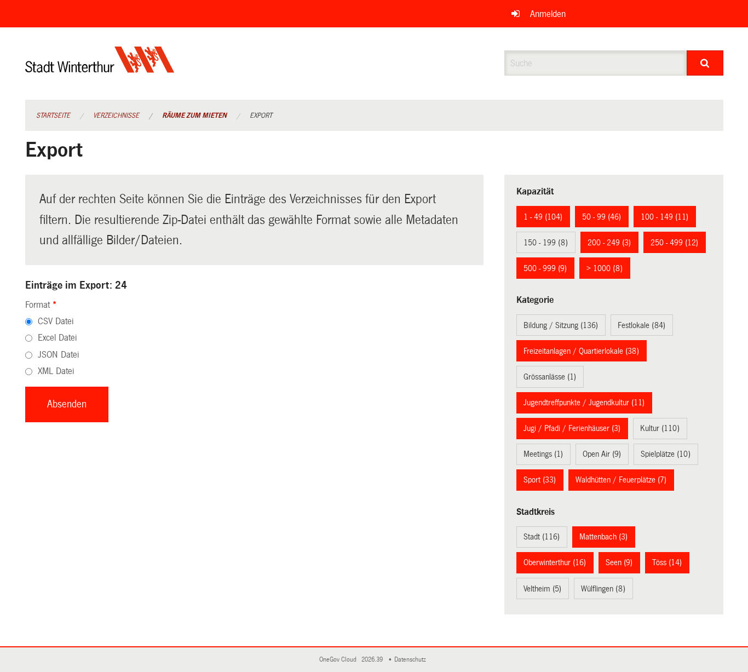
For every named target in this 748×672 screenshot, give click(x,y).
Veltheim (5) (542, 588)
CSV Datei (55, 321)
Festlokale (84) (641, 325)
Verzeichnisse (116, 115)
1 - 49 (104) (542, 216)
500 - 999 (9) (545, 268)
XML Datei (56, 371)
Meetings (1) (543, 454)
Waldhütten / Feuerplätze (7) (621, 479)
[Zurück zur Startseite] (100, 69)
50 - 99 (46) (601, 216)
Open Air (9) (602, 454)
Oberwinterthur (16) (554, 562)
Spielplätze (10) (666, 454)
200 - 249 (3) (609, 242)
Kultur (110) (660, 428)
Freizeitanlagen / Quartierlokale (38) (581, 351)
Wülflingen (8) (603, 588)
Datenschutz (411, 659)
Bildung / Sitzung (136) (560, 325)
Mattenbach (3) (603, 536)
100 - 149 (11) (664, 216)
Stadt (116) (541, 536)
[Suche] (705, 63)
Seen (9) (619, 562)
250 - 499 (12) (674, 242)
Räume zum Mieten (194, 115)
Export (261, 115)
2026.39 (373, 659)
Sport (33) (539, 479)
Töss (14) (667, 562)
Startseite (53, 115)
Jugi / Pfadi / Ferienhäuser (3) (571, 428)
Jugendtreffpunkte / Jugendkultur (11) (584, 402)
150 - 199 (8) (545, 242)
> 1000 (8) (604, 268)
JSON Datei (58, 354)
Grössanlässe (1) (549, 376)
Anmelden (548, 14)
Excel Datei (57, 337)
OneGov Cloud (339, 659)
